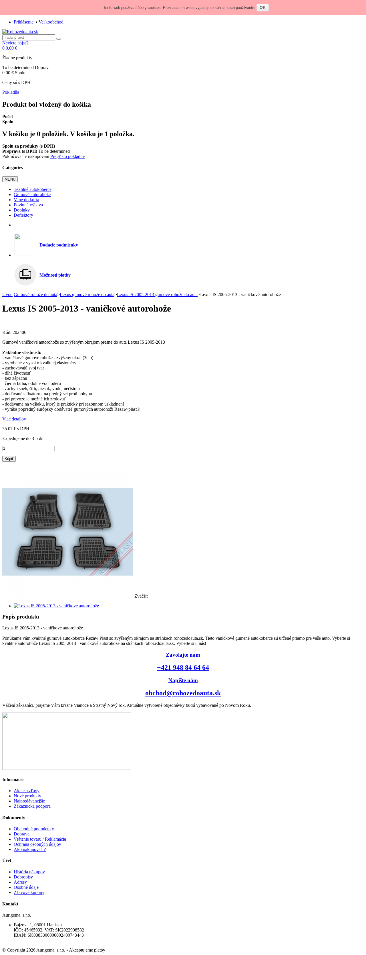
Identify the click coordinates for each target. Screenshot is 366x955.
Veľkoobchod (51, 21)
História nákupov (29, 871)
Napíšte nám (183, 680)
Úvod (7, 294)
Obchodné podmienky (34, 828)
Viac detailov (14, 418)
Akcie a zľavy (26, 790)
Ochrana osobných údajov (37, 844)
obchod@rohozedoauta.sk (183, 693)
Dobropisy (23, 876)
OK (263, 7)
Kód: (7, 332)
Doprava (21, 833)
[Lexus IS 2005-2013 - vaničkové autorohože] (56, 605)
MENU (10, 179)
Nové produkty (27, 795)
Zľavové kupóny (29, 892)
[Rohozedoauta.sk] (20, 31)
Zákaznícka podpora (32, 806)
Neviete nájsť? (15, 42)
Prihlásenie (23, 21)
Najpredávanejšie (29, 801)
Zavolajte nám (183, 655)
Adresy (20, 882)
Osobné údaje (26, 887)
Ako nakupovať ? (30, 849)
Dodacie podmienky (58, 244)
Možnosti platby (55, 275)
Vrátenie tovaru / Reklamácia (40, 839)
